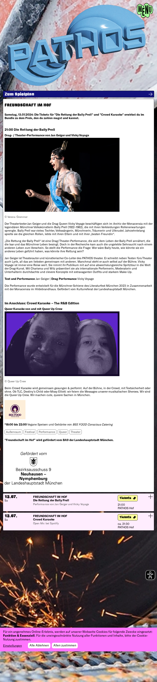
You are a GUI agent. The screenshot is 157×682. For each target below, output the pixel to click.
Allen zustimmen (64, 645)
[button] (78, 502)
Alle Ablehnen (39, 645)
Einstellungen (12, 645)
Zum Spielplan (19, 94)
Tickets (125, 498)
